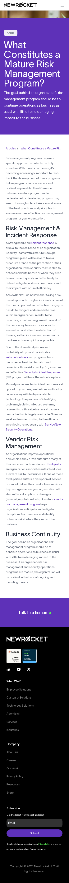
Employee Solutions (19, 689)
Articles (11, 148)
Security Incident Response (42, 372)
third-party (54, 464)
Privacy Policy (15, 776)
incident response (42, 243)
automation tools (17, 357)
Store (10, 792)
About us (12, 752)
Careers (11, 760)
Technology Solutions (20, 705)
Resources (13, 784)
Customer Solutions (19, 697)
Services (12, 721)
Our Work (12, 768)
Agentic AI (13, 713)
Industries (13, 729)
